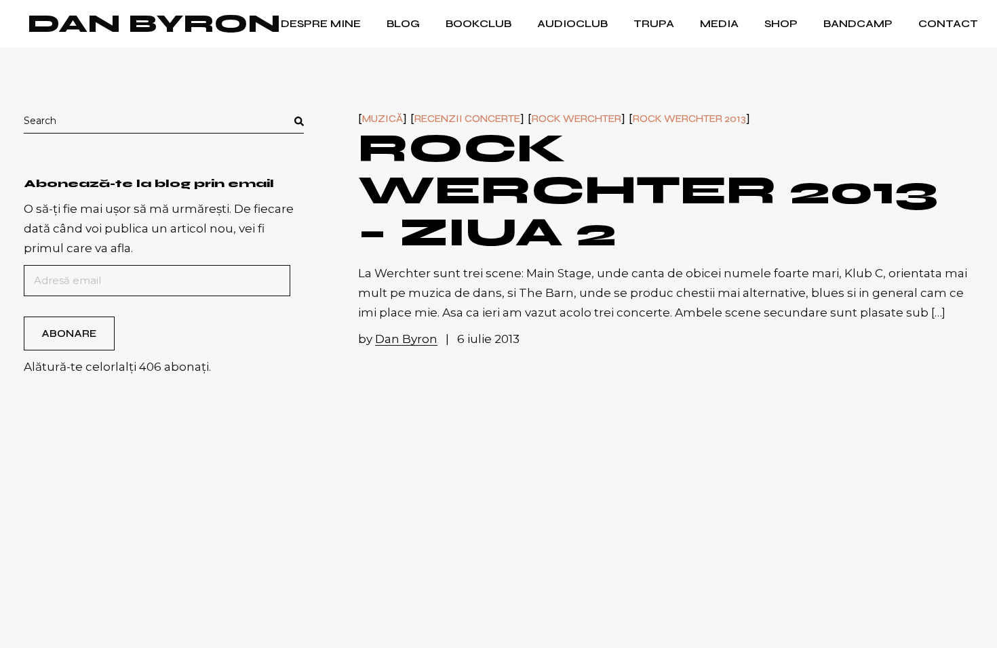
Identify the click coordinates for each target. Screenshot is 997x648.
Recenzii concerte (467, 119)
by (397, 339)
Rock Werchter (576, 119)
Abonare (68, 333)
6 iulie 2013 (488, 339)
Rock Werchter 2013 (689, 119)
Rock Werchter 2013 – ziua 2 (648, 190)
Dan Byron (154, 24)
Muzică (382, 119)
